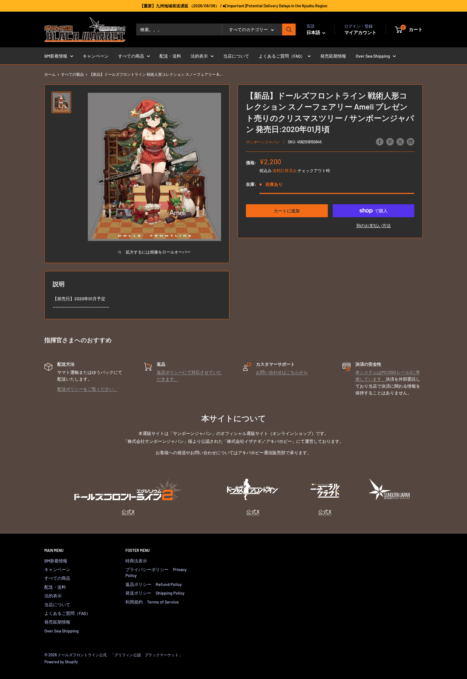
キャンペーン (96, 55)
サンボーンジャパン (263, 142)
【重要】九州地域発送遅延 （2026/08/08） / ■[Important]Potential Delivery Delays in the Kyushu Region (233, 5)
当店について (236, 55)
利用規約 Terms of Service (152, 601)
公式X (128, 512)
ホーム (50, 74)
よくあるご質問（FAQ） (282, 55)
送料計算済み (284, 170)
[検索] (289, 29)
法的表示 (199, 55)
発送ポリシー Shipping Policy (155, 592)
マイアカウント (360, 32)
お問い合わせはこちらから (282, 372)
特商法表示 (136, 560)
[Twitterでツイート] (400, 141)
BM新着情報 (55, 55)
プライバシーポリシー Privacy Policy (156, 572)
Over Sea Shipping (373, 55)
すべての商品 (131, 55)
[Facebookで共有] (379, 141)
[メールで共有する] (410, 141)
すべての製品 (72, 74)
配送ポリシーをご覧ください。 (87, 388)
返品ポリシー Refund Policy (153, 584)
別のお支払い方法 (373, 225)
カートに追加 (287, 210)
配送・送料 (170, 55)
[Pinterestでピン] (390, 141)
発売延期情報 (333, 55)
